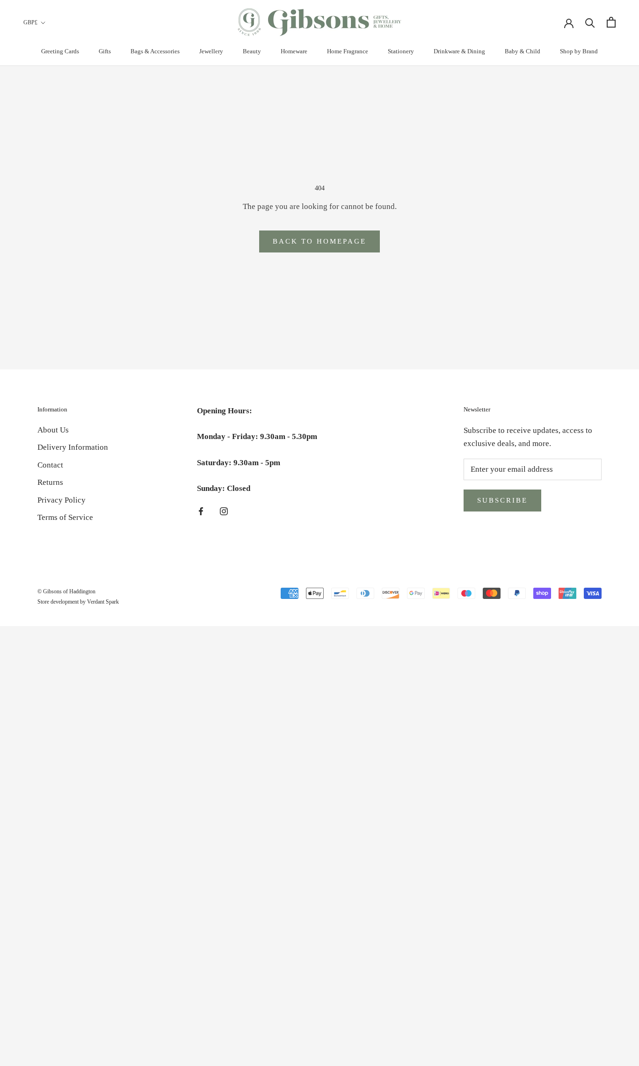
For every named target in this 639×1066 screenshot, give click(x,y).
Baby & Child (522, 51)
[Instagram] (224, 511)
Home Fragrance (347, 51)
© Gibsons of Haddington (66, 591)
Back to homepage (319, 241)
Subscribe (502, 500)
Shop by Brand (579, 51)
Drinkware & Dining (459, 51)
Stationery (401, 51)
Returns (50, 482)
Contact (50, 465)
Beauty (252, 51)
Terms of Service (65, 517)
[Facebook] (201, 511)
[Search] (590, 22)
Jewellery (211, 51)
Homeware (294, 51)
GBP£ (30, 22)
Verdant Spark (103, 601)
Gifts (105, 51)
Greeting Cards (60, 51)
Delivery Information (72, 447)
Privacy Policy (61, 500)
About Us (53, 429)
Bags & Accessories (155, 51)
